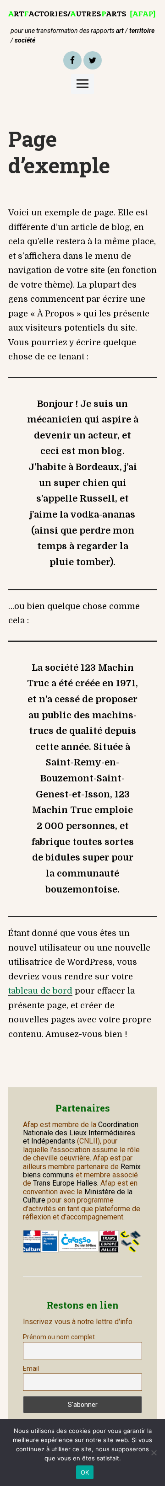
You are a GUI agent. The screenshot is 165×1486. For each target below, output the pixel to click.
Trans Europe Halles (65, 1183)
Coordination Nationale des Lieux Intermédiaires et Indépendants (80, 1133)
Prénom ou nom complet (59, 1337)
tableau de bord (40, 990)
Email (31, 1368)
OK (85, 1472)
